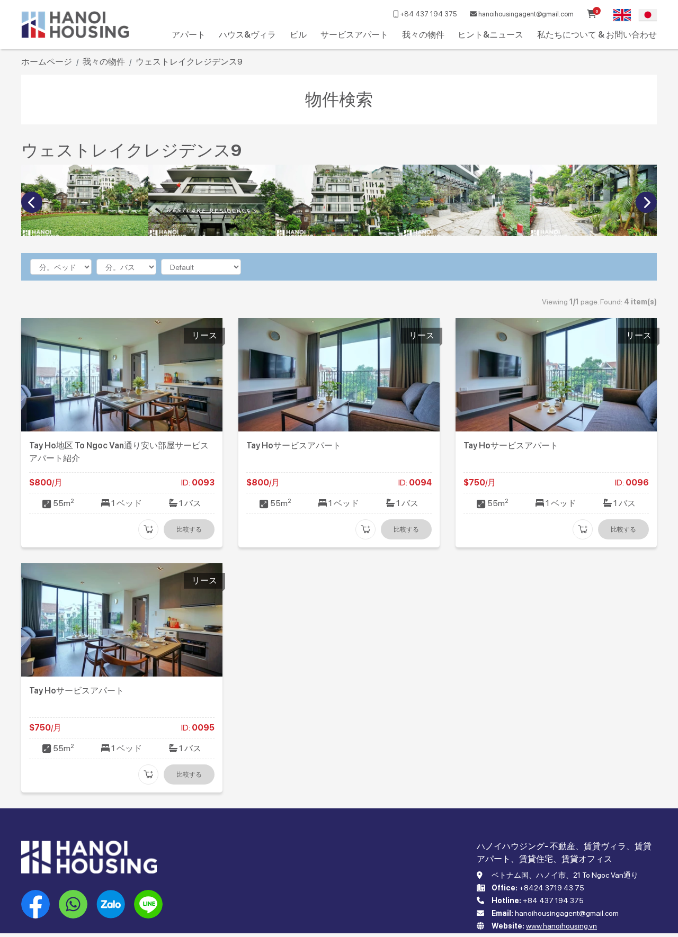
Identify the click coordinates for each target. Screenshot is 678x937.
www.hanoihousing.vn (561, 926)
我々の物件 (423, 35)
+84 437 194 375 (427, 14)
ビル (298, 35)
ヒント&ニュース (490, 35)
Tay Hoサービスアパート (293, 445)
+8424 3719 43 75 (551, 888)
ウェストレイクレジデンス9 (189, 62)
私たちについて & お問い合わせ (597, 35)
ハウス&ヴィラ (247, 35)
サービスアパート (354, 35)
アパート (189, 35)
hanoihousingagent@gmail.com (525, 14)
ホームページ (46, 62)
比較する (189, 529)
